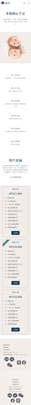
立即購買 (15, 233)
